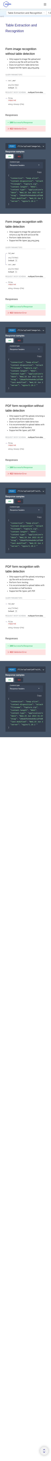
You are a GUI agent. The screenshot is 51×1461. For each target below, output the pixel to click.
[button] (25, 165)
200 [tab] (9, 156)
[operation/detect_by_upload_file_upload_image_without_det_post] (4, 49)
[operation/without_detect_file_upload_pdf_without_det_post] (4, 405)
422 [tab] (19, 156)
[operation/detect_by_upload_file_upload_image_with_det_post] (4, 221)
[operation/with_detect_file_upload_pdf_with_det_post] (4, 566)
